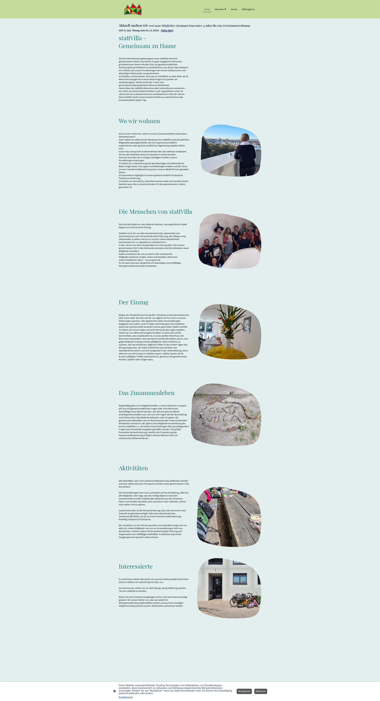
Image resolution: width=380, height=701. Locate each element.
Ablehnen (261, 691)
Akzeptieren (244, 691)
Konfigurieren (126, 697)
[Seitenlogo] (132, 9)
